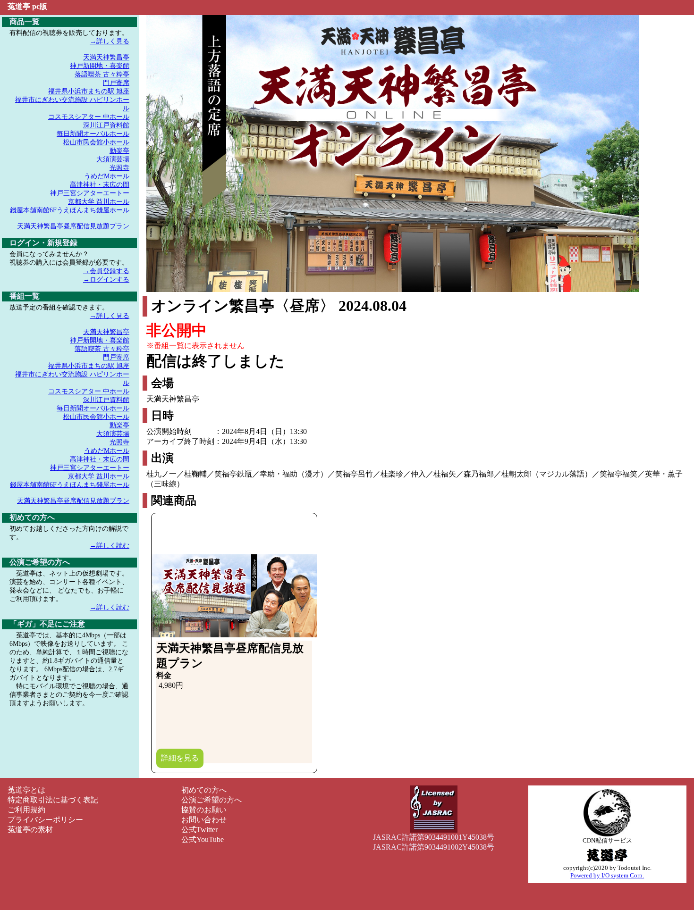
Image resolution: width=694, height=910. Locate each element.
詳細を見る (180, 758)
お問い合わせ (204, 820)
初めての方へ (204, 790)
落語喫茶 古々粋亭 (102, 74)
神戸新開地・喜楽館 (99, 65)
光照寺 (119, 167)
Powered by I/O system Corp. (607, 875)
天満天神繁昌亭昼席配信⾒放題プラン (73, 226)
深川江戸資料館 (106, 125)
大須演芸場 (112, 159)
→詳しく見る (109, 41)
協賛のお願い (204, 810)
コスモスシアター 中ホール (88, 116)
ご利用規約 (26, 810)
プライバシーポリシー (45, 820)
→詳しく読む (109, 545)
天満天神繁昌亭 (106, 57)
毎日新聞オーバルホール (93, 133)
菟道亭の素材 (30, 830)
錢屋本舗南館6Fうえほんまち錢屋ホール (69, 210)
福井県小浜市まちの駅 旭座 (88, 91)
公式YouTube (202, 839)
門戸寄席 (116, 82)
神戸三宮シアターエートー (89, 193)
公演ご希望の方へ (211, 800)
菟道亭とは (26, 790)
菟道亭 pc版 (27, 6)
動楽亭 (119, 150)
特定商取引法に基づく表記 (53, 800)
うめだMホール (106, 176)
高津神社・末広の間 (99, 184)
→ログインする (106, 279)
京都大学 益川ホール (98, 201)
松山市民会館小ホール (96, 142)
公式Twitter (199, 830)
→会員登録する (106, 271)
